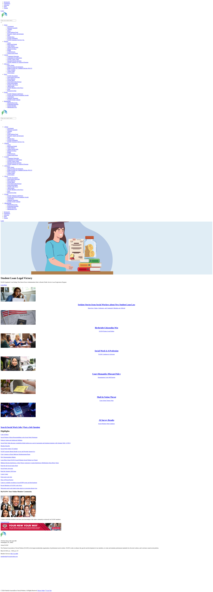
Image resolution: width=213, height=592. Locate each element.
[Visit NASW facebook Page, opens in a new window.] (1, 589)
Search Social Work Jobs (11, 427)
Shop (5, 6)
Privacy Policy (42, 590)
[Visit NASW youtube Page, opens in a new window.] (11, 589)
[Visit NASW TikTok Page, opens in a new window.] (49, 589)
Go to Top (49, 590)
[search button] (1, 22)
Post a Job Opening (31, 427)
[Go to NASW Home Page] (13, 19)
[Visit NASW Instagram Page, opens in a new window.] (30, 589)
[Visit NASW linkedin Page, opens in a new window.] (5, 589)
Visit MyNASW (5, 522)
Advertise (6, 5)
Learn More (4, 285)
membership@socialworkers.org (9, 556)
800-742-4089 (14, 553)
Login (2, 11)
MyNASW (7, 2)
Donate (6, 8)
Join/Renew (7, 3)
